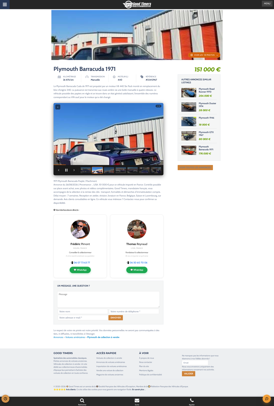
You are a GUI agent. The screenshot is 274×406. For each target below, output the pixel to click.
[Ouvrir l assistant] (267, 399)
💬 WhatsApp (80, 270)
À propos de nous (146, 358)
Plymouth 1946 (206, 117)
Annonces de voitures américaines (110, 362)
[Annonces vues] (5, 399)
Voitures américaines (75, 337)
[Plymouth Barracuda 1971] (188, 150)
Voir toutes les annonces (195, 167)
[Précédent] (59, 170)
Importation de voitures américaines (111, 366)
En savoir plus (138, 389)
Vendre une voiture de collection (109, 370)
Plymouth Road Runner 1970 (206, 90)
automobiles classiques (76, 358)
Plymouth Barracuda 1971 (206, 148)
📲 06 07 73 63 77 (80, 262)
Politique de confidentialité (150, 374)
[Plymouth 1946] (188, 121)
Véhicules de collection (63, 364)
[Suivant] (74, 170)
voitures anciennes (79, 361)
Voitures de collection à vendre (109, 358)
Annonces (58, 337)
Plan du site (144, 366)
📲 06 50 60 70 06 (136, 262)
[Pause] (66, 170)
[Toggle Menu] (5, 4)
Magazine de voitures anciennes (109, 374)
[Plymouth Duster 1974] (188, 107)
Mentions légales (146, 370)
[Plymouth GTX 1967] (188, 135)
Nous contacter (145, 362)
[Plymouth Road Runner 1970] (188, 92)
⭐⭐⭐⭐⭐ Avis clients (65, 389)
